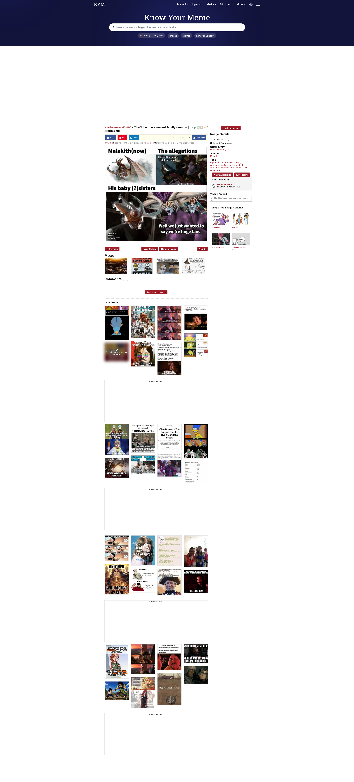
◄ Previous (112, 249)
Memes (186, 35)
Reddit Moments (224, 184)
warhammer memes (220, 167)
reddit (230, 165)
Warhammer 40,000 (118, 127)
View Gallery (150, 249)
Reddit (213, 156)
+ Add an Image (230, 128)
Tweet (135, 138)
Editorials (225, 4)
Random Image (168, 249)
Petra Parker (217, 227)
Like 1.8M (200, 138)
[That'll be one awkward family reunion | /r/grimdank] (156, 194)
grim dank (238, 165)
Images (173, 35)
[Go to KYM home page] (99, 5)
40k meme (236, 167)
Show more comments (156, 292)
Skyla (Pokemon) (218, 248)
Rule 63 (235, 227)
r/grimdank (215, 162)
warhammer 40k (218, 165)
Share (111, 138)
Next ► (202, 249)
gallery (149, 143)
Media (210, 4)
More (239, 4)
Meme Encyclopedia (188, 4)
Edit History (242, 175)
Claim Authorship (222, 175)
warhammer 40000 (231, 162)
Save (123, 138)
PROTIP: (109, 143)
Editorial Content (205, 35)
